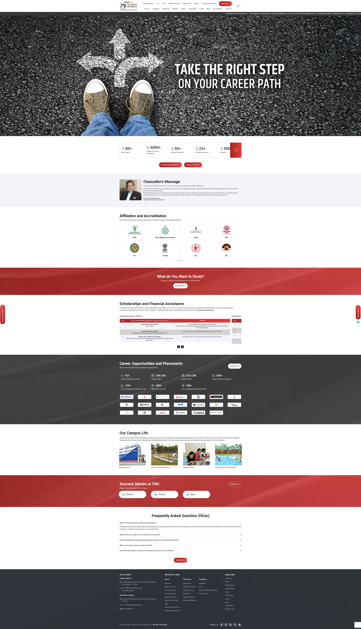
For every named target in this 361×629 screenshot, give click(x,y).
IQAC (166, 604)
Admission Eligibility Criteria (208, 590)
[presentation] (178, 346)
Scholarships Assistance (169, 165)
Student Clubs (229, 589)
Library (227, 599)
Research (175, 9)
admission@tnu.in (128, 609)
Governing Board (170, 593)
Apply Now (224, 4)
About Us (147, 9)
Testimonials (229, 595)
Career (196, 3)
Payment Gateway (174, 3)
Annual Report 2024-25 (172, 607)
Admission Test (188, 590)
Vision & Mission (170, 590)
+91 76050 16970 (128, 591)
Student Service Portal (209, 3)
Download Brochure (2, 315)
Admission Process (189, 587)
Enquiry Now (358, 313)
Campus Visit (187, 3)
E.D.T (158, 3)
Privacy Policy (229, 609)
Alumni (201, 9)
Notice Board (192, 9)
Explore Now (179, 286)
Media (208, 9)
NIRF (164, 3)
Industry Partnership (171, 600)
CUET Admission (217, 9)
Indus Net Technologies (159, 624)
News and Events (170, 597)
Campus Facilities (192, 165)
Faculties (161, 494)
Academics (156, 9)
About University (170, 587)
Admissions (148, 3)
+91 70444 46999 (128, 588)
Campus (183, 9)
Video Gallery (229, 606)
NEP (200, 587)
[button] (180, 127)
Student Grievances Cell (172, 611)
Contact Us (228, 9)
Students (129, 494)
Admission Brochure (189, 600)
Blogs (227, 602)
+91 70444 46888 (128, 605)
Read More (234, 366)
